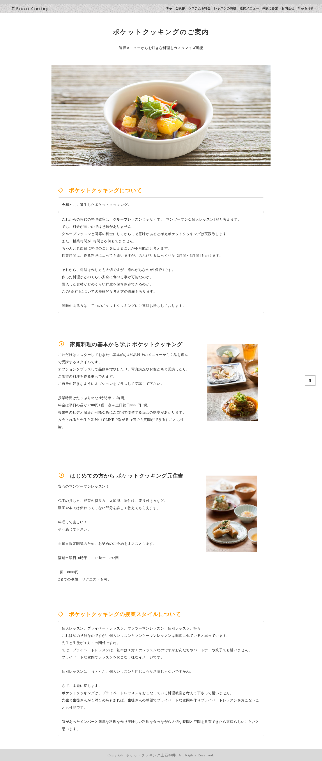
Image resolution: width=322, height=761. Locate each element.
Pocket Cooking (32, 9)
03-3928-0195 (289, 704)
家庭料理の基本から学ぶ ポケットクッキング (126, 344)
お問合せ (287, 8)
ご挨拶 (180, 8)
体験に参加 (270, 8)
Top (169, 8)
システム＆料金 (199, 8)
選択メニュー (249, 8)
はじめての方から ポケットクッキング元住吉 (126, 476)
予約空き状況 (290, 733)
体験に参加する (291, 719)
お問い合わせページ (295, 747)
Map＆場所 (306, 8)
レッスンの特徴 (225, 8)
